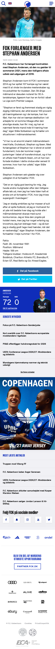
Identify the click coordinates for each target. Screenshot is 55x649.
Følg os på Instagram (27, 520)
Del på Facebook (29, 271)
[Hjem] (27, 4)
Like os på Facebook (6, 520)
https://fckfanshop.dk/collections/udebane (26, 378)
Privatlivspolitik (42, 623)
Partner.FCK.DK (27, 566)
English (10, 3)
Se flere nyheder (28, 372)
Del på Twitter (29, 279)
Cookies (28, 623)
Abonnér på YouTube (38, 520)
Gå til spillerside (10, 308)
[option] (27, 22)
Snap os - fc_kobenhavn (17, 520)
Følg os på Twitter (49, 520)
